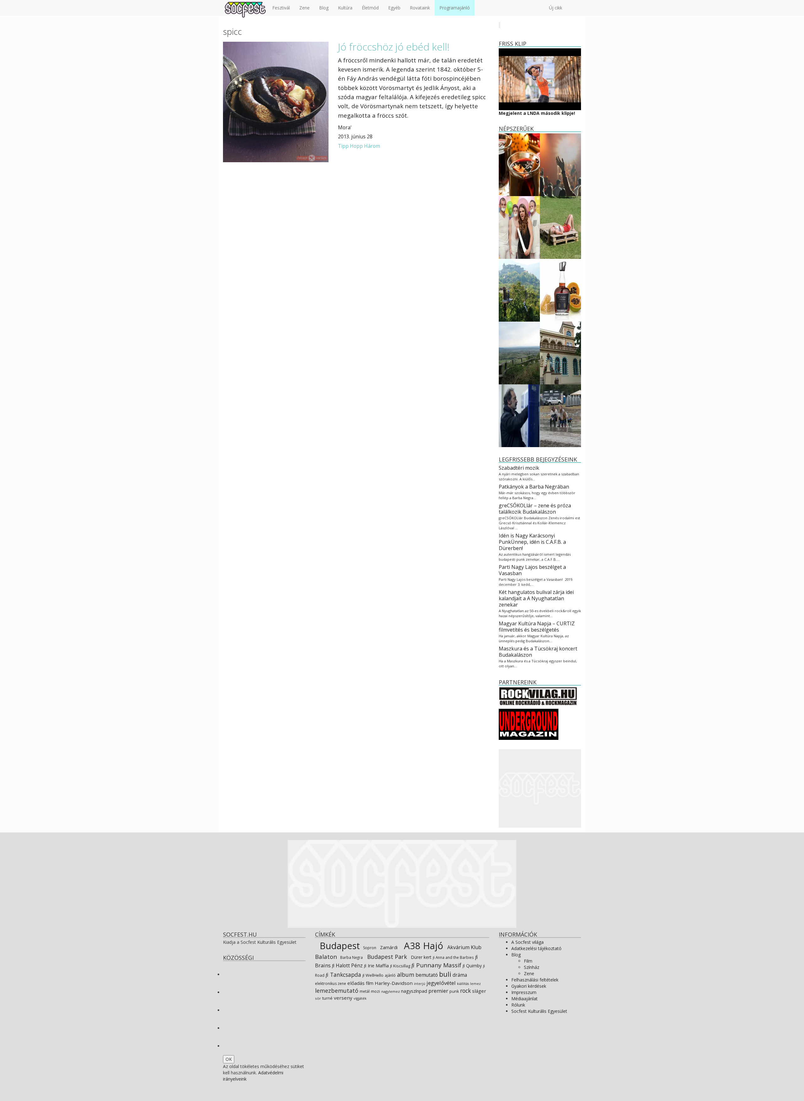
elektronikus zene (330, 983)
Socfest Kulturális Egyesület (539, 1011)
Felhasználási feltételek (534, 980)
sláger (479, 991)
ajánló (390, 975)
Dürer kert (421, 957)
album (405, 974)
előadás (356, 983)
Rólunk (518, 1005)
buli (445, 974)
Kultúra (345, 8)
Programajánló (454, 8)
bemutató (427, 974)
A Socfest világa (527, 942)
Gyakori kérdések (528, 986)
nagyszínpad (414, 991)
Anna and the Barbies (454, 957)
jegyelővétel (441, 982)
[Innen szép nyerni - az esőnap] (560, 415)
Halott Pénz (348, 965)
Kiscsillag (401, 966)
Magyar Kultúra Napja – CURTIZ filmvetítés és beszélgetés (537, 626)
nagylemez (390, 991)
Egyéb (394, 8)
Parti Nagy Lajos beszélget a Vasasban (532, 570)
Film (528, 961)
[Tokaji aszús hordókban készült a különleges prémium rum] (560, 290)
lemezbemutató (336, 990)
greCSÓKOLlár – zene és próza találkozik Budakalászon (535, 508)
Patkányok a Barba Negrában (534, 486)
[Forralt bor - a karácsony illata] (519, 164)
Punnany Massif (438, 965)
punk (454, 991)
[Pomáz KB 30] (519, 352)
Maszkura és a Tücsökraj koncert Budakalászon (538, 651)
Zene (304, 8)
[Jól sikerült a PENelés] (560, 352)
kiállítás (463, 983)
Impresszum (523, 992)
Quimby (473, 966)
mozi (375, 991)
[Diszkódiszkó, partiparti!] (560, 164)
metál (365, 991)
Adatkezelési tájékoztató (536, 948)
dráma (460, 975)
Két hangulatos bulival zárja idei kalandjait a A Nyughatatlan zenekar (536, 598)
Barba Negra (351, 957)
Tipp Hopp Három (359, 145)
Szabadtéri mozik (519, 467)
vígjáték (360, 998)
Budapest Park (386, 956)
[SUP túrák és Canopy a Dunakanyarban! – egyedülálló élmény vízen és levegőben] (519, 290)
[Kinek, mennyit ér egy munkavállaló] (519, 415)
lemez (475, 983)
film (369, 983)
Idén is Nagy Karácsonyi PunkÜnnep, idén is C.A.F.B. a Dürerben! (532, 542)
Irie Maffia (378, 965)
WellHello (374, 975)
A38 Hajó (422, 945)
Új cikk (555, 8)
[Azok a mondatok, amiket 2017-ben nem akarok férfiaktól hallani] (519, 227)
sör (318, 998)
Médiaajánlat (524, 999)
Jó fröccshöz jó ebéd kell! (393, 46)
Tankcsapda (345, 974)
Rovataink (420, 8)
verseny (343, 998)
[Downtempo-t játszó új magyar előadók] (560, 227)
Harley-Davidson (394, 983)
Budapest (339, 945)
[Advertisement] (540, 788)
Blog (324, 8)
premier (438, 990)
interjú (419, 983)
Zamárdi (388, 947)
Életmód (370, 8)
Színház (531, 967)
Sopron (369, 947)
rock (465, 990)
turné (327, 998)
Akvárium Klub (463, 947)
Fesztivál (281, 8)
